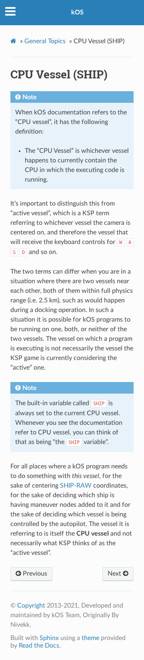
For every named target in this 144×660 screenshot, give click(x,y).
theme (90, 638)
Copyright (31, 605)
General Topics (45, 41)
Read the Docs (39, 645)
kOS (77, 12)
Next (115, 573)
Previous (34, 573)
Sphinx (49, 638)
